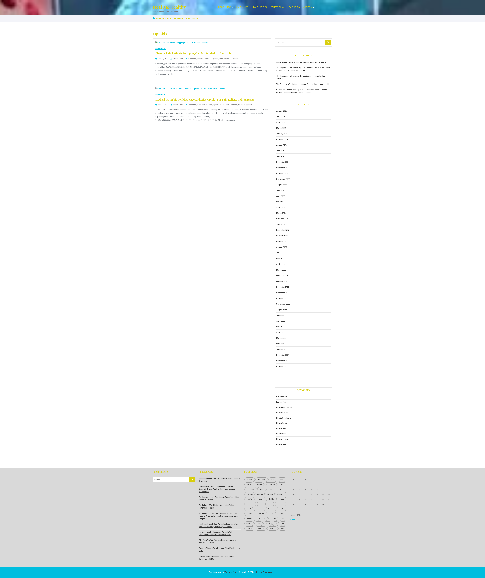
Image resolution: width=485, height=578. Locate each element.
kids (261, 504)
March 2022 (281, 338)
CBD (282, 479)
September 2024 (283, 179)
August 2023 (281, 247)
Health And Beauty (284, 407)
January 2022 (281, 349)
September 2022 (283, 304)
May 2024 (280, 202)
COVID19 (250, 489)
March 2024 (281, 213)
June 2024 (280, 196)
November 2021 (282, 361)
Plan (281, 514)
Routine (249, 523)
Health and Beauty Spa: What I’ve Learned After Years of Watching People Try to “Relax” (218, 525)
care (272, 479)
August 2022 (281, 309)
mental (281, 509)
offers (261, 514)
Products (250, 518)
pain (221, 59)
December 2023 (282, 230)
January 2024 (281, 224)
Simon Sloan (178, 59)
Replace (234, 105)
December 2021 (282, 355)
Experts (260, 494)
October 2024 (282, 173)
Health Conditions (283, 418)
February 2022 (282, 344)
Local (249, 509)
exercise (250, 494)
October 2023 (282, 241)
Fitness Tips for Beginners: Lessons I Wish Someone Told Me (216, 557)
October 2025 (282, 139)
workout (273, 528)
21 (317, 499)
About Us (308, 7)
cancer (249, 479)
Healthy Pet (281, 444)
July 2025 (280, 151)
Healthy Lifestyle (283, 439)
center (249, 484)
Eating (281, 489)
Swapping (235, 59)
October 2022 (282, 298)
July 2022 (280, 315)
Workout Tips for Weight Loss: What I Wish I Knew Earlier (219, 549)
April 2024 (280, 207)
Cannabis (192, 59)
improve (250, 504)
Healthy (271, 499)
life (270, 504)
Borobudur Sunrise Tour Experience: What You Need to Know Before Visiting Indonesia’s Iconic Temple (301, 91)
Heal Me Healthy (169, 7)
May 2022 (280, 327)
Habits (249, 499)
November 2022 (282, 292)
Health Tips (294, 7)
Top (283, 523)
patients (227, 59)
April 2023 (280, 264)
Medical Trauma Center (265, 572)
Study (240, 105)
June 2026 (280, 117)
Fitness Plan (277, 7)
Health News (224, 7)
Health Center (259, 7)
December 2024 (282, 162)
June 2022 (280, 321)
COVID (282, 484)
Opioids (215, 59)
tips (275, 523)
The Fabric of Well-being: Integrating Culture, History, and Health (302, 84)
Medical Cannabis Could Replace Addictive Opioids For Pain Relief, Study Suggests (204, 99)
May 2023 (280, 258)
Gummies (280, 494)
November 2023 (282, 236)
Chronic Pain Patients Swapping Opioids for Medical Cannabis (193, 53)
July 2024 (280, 190)
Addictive (192, 105)
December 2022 (282, 287)
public (273, 518)
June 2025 (280, 156)
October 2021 (282, 366)
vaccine (249, 528)
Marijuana (259, 509)
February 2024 (282, 219)
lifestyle (280, 504)
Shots (259, 523)
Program (262, 518)
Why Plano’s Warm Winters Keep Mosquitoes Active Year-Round (217, 541)
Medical (208, 59)
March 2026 (281, 128)
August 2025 (281, 145)
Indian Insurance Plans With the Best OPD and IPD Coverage (301, 62)
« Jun (292, 519)
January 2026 (281, 134)
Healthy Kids (241, 7)
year (282, 528)
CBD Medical (160, 48)
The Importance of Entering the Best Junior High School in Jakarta (300, 77)
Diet (271, 489)
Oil (272, 514)
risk (282, 518)
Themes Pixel (230, 572)
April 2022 (280, 332)
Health (260, 499)
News (250, 514)
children (259, 484)
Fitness (270, 494)
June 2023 (280, 253)
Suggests (248, 105)
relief (227, 105)
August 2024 (281, 185)
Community (270, 484)
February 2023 (282, 275)
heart (282, 499)
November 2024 (282, 168)
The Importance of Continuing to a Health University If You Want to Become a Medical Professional (303, 69)
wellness (261, 528)
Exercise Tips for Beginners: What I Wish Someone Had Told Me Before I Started (215, 533)
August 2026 (281, 111)
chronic (200, 59)
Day (261, 489)
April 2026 (280, 122)
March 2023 (281, 270)
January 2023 (281, 281)
